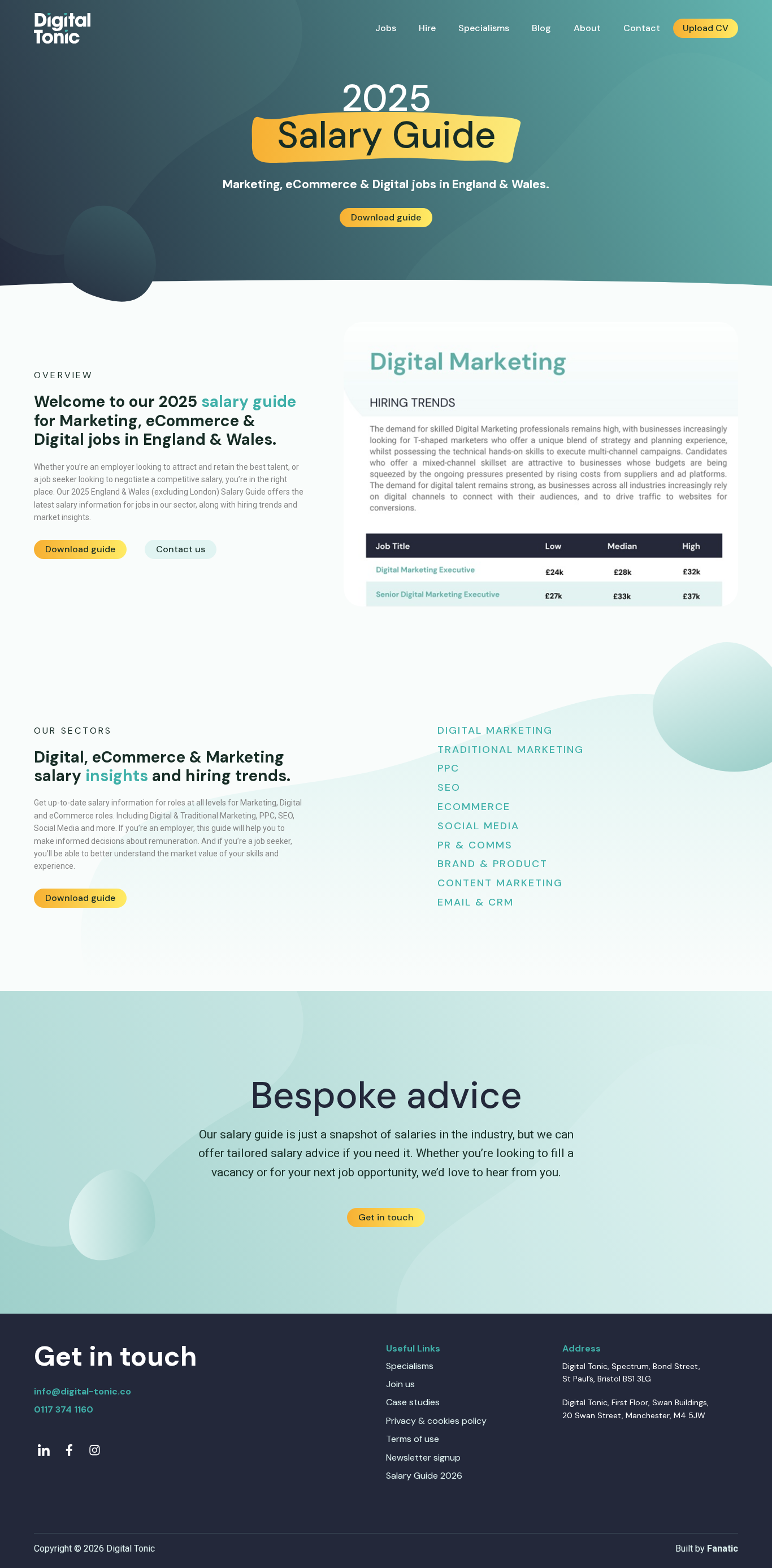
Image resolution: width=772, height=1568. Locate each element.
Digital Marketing (495, 730)
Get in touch (386, 1217)
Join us (400, 1384)
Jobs (385, 28)
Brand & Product (492, 863)
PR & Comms (475, 845)
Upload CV (705, 28)
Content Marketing (500, 883)
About (587, 28)
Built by (706, 1548)
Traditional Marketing (510, 749)
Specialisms (483, 28)
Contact (641, 28)
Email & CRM (475, 902)
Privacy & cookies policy (436, 1421)
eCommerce (473, 806)
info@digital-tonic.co (82, 1391)
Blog (541, 28)
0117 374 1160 (63, 1409)
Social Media (478, 826)
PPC (448, 768)
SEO (449, 787)
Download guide (386, 217)
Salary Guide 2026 (424, 1476)
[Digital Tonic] (62, 28)
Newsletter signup (423, 1457)
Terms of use (412, 1439)
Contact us (180, 549)
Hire (427, 28)
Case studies (413, 1402)
